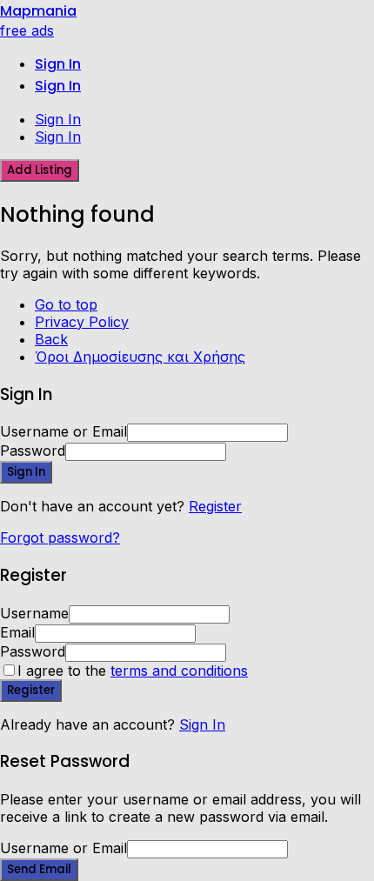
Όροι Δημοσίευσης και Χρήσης (140, 356)
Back (51, 339)
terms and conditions (179, 670)
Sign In (202, 724)
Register (215, 506)
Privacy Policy (82, 321)
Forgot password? (60, 537)
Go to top (66, 304)
